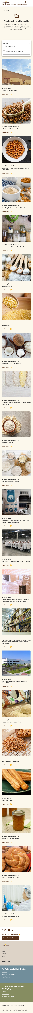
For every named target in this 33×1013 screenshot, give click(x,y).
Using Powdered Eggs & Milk (10, 877)
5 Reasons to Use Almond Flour (11, 722)
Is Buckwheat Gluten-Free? (10, 129)
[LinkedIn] (13, 930)
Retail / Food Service (8, 996)
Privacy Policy (6, 1005)
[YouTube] (9, 930)
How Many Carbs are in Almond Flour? (13, 208)
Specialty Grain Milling (8, 974)
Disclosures (5, 1007)
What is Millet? (6, 325)
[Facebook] (3, 930)
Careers (4, 954)
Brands (4, 991)
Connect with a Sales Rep (10, 938)
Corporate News (10, 46)
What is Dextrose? (7, 286)
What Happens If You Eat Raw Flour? (13, 247)
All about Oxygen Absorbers (10, 916)
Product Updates (6, 284)
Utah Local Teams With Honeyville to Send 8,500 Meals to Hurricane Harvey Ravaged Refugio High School (16, 642)
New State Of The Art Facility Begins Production (16, 561)
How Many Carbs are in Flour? (11, 481)
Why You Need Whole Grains (10, 761)
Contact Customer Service (10, 934)
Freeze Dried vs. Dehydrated (10, 838)
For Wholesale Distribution (14, 969)
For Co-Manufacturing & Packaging (13, 987)
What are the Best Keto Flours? (11, 363)
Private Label (5, 994)
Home (3, 10)
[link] (30, 2)
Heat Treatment (6, 977)
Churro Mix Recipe (7, 800)
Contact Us (5, 956)
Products (4, 972)
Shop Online (6, 961)
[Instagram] (5, 930)
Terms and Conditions (17, 1005)
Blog (7, 10)
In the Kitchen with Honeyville (14, 51)
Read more (5, 94)
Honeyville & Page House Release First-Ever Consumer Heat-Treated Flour (15, 521)
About (3, 951)
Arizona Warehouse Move (9, 90)
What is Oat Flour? (7, 442)
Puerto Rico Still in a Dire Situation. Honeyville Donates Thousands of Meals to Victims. (15, 600)
